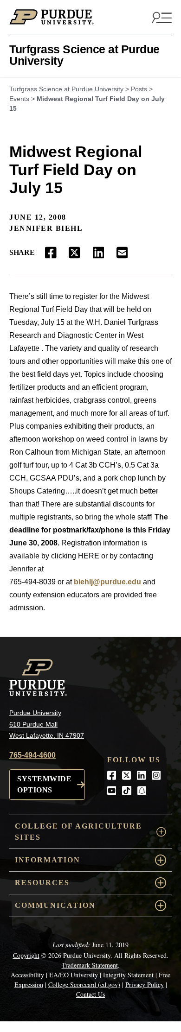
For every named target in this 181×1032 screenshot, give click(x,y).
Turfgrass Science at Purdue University (84, 55)
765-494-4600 (32, 755)
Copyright (26, 955)
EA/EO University (73, 974)
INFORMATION (47, 860)
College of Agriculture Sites (78, 831)
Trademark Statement (90, 965)
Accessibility (27, 974)
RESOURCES (42, 882)
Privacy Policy (144, 984)
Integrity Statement (128, 974)
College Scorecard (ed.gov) (84, 984)
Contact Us (90, 994)
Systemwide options (44, 784)
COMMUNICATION (55, 905)
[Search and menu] (160, 17)
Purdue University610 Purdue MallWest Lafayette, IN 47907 (46, 724)
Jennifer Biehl (46, 228)
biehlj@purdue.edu (108, 582)
